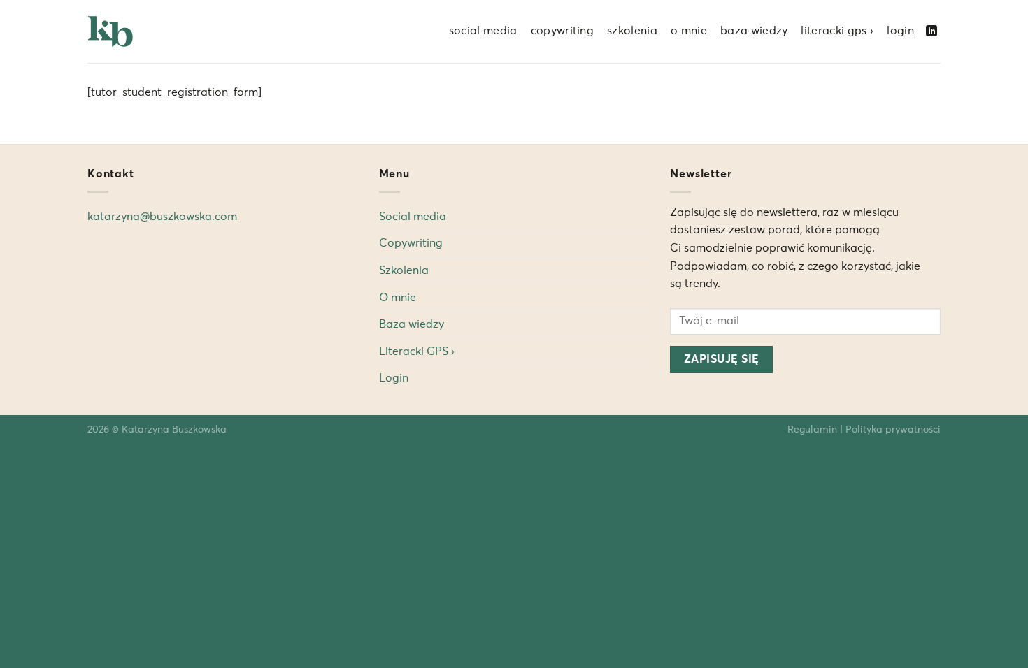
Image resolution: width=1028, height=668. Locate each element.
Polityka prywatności (893, 430)
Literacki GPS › (837, 30)
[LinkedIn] (931, 31)
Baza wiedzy (754, 30)
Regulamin (812, 430)
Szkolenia (632, 30)
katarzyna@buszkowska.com (162, 216)
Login (900, 30)
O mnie (689, 30)
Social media (483, 30)
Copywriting (562, 30)
